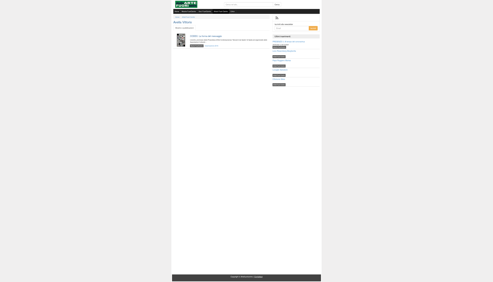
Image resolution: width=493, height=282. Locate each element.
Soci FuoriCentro (205, 11)
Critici (232, 11)
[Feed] (277, 18)
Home (177, 11)
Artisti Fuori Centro (221, 11)
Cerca (277, 4)
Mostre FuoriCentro (189, 11)
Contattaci (258, 276)
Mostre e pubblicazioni (184, 28)
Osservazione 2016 (211, 46)
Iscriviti (313, 28)
